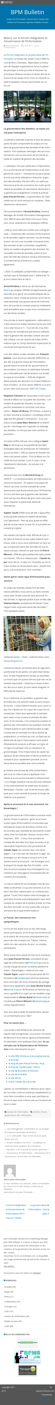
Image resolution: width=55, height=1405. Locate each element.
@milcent (37, 1001)
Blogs (6, 1291)
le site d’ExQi (15, 1078)
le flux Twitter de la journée (22, 1081)
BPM (6, 1296)
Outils (6, 1326)
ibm (18, 1115)
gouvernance (10, 1115)
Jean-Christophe (12, 45)
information (26, 1115)
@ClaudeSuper (22, 978)
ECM (6, 1311)
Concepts (8, 1306)
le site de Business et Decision (24, 1070)
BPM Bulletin (27, 12)
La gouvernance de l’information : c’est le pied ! (38, 1209)
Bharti (7, 290)
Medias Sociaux (11, 1321)
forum (44, 1112)
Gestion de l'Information (17, 1112)
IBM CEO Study (37, 388)
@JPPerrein (31, 962)
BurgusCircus (16, 660)
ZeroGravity (44, 1387)
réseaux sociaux (30, 1186)
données (36, 1112)
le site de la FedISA (18, 1074)
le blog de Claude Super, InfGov (24, 1067)
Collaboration (10, 1301)
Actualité (8, 1287)
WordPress (47, 1398)
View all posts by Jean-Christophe (19, 1192)
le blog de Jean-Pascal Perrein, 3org (26, 1063)
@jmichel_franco (12, 989)
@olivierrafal (40, 997)
